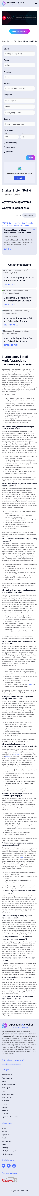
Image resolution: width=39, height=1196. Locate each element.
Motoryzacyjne (7, 1078)
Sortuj (18, 215)
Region (7, 83)
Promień (7, 72)
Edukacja (5, 1110)
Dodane (7, 119)
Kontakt (4, 1131)
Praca (4, 1091)
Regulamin (5, 1135)
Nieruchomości (7, 1075)
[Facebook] (9, 1166)
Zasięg (6, 60)
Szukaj (6, 49)
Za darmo (5, 1113)
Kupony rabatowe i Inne (10, 1117)
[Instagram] (14, 1166)
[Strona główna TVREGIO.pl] (19, 18)
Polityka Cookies (7, 1154)
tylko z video (9, 152)
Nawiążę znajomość (8, 1084)
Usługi (4, 1081)
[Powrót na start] (13, 3)
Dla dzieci (5, 1107)
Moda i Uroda (6, 1097)
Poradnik (8, 756)
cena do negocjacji (11, 142)
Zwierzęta (5, 1104)
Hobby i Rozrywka (8, 1094)
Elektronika (5, 1101)
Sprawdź (19, 178)
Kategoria (8, 94)
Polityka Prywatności (9, 1151)
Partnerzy (5, 1147)
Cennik (4, 1138)
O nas (4, 1128)
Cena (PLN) (8, 130)
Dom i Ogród (16, 754)
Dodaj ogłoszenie (18, 31)
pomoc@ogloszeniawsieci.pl (11, 1064)
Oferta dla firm (6, 1141)
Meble (30, 684)
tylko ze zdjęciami (11, 147)
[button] (36, 3)
